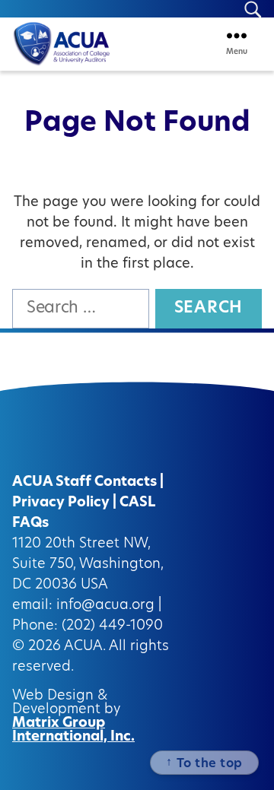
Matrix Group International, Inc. (73, 730)
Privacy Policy (61, 503)
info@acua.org (105, 606)
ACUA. (85, 647)
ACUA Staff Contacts (84, 483)
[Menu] (237, 35)
